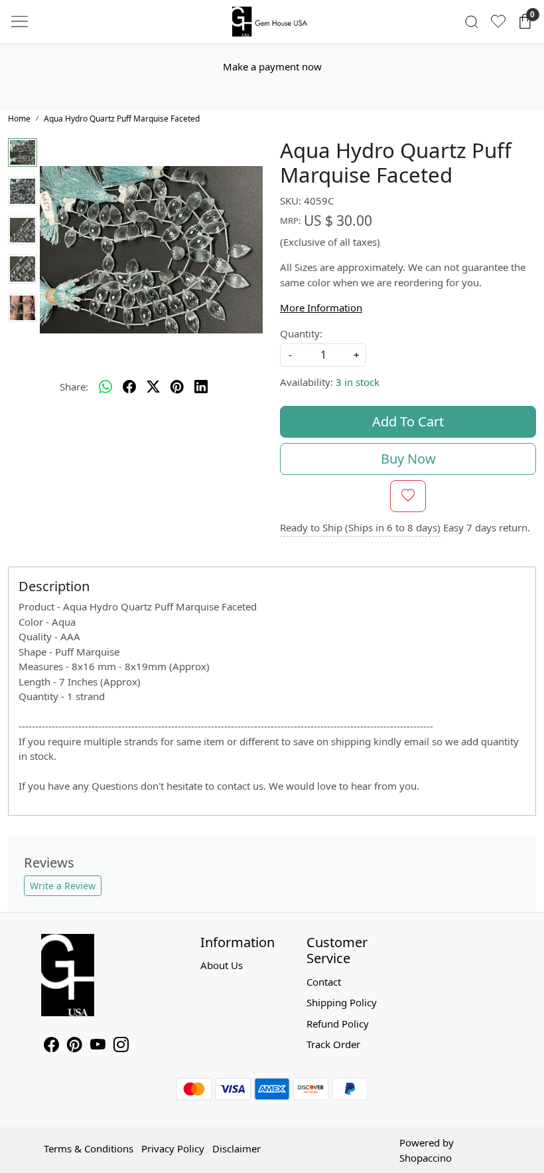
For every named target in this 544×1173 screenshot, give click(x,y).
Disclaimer (236, 1148)
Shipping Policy (341, 1002)
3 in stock (357, 382)
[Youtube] (98, 1046)
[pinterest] (177, 387)
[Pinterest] (74, 1046)
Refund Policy (337, 1023)
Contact (323, 981)
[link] (471, 21)
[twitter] (153, 387)
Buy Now (408, 459)
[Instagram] (121, 1046)
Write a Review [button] (63, 885)
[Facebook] (51, 1046)
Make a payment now (272, 66)
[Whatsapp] (105, 387)
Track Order (333, 1044)
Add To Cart (408, 421)
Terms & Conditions (88, 1148)
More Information (321, 307)
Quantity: (301, 333)
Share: (74, 386)
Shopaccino (425, 1157)
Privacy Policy (172, 1148)
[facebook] (129, 387)
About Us (221, 965)
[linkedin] (201, 387)
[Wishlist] (498, 21)
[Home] (272, 22)
